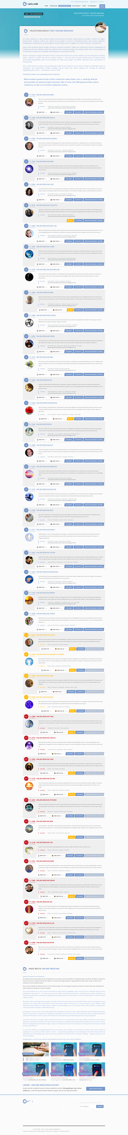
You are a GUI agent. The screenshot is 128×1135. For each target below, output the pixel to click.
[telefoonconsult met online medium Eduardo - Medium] (29, 146)
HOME (46, 6)
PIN (32, 95)
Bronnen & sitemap (29, 1116)
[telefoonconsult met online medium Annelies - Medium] (29, 474)
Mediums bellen (63, 1105)
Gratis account (27, 1109)
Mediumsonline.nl (28, 1129)
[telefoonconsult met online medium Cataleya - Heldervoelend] (29, 212)
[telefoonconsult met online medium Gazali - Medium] (29, 125)
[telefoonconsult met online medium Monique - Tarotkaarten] (29, 410)
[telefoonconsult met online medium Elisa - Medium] (29, 191)
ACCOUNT (102, 6)
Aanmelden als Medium (29, 1124)
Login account (45, 1109)
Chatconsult (76, 6)
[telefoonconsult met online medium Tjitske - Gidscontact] (29, 560)
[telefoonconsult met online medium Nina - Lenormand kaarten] (29, 169)
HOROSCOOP (53, 6)
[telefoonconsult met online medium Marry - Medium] (29, 537)
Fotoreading (92, 6)
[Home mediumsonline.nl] (30, 1101)
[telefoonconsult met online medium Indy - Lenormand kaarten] (29, 517)
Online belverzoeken (64, 1107)
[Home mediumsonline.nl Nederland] (30, 4)
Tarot (84, 6)
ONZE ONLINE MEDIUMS (36, 14)
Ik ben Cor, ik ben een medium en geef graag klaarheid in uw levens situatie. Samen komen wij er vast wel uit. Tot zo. (65, 847)
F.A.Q (24, 1111)
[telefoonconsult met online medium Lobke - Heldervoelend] (29, 254)
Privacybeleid (62, 1111)
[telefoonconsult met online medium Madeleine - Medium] (29, 579)
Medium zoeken (45, 1105)
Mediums (25, 1105)
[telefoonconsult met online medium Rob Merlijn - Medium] (29, 277)
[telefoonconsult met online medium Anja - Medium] (29, 300)
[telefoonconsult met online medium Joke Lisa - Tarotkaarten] (29, 233)
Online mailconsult (46, 1107)
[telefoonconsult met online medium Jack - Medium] (29, 452)
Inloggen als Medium (56, 1124)
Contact (43, 1111)
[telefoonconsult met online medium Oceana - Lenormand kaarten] (29, 323)
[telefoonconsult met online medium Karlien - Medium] (29, 497)
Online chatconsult (28, 1107)
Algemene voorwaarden (29, 1113)
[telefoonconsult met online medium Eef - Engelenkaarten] (29, 387)
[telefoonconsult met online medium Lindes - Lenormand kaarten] (29, 621)
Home (26, 14)
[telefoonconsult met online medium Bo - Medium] (29, 431)
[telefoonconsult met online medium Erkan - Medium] (29, 600)
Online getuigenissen (64, 1109)
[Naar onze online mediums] (100, 27)
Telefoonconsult (64, 6)
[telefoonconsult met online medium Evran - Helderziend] (29, 343)
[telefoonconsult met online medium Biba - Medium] (29, 364)
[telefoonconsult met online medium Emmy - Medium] (29, 102)
